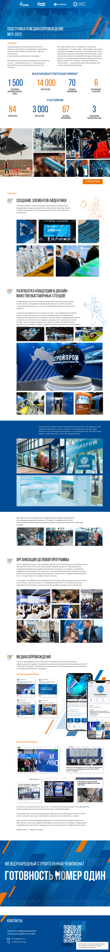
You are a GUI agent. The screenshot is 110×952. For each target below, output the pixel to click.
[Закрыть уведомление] (107, 943)
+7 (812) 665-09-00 (18, 942)
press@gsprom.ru (18, 939)
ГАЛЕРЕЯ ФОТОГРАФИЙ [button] (93, 182)
